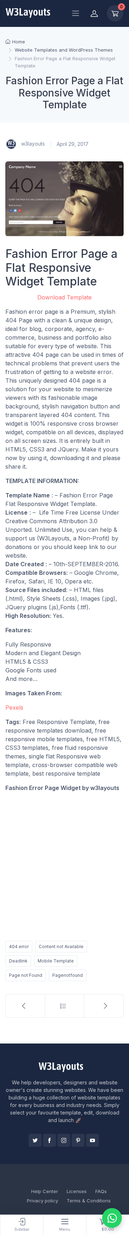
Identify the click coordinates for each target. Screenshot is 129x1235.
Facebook (49, 1140)
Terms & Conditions (89, 1200)
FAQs (101, 1191)
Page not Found (25, 975)
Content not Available (61, 946)
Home (18, 41)
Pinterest (78, 1140)
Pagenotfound (67, 975)
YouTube (92, 1140)
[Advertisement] (64, 865)
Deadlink (18, 961)
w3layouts (32, 144)
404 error (19, 946)
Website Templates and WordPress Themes (64, 50)
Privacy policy (42, 1200)
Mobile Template (56, 961)
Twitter (35, 1140)
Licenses (77, 1191)
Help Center (44, 1191)
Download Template (64, 297)
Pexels (14, 707)
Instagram (63, 1140)
